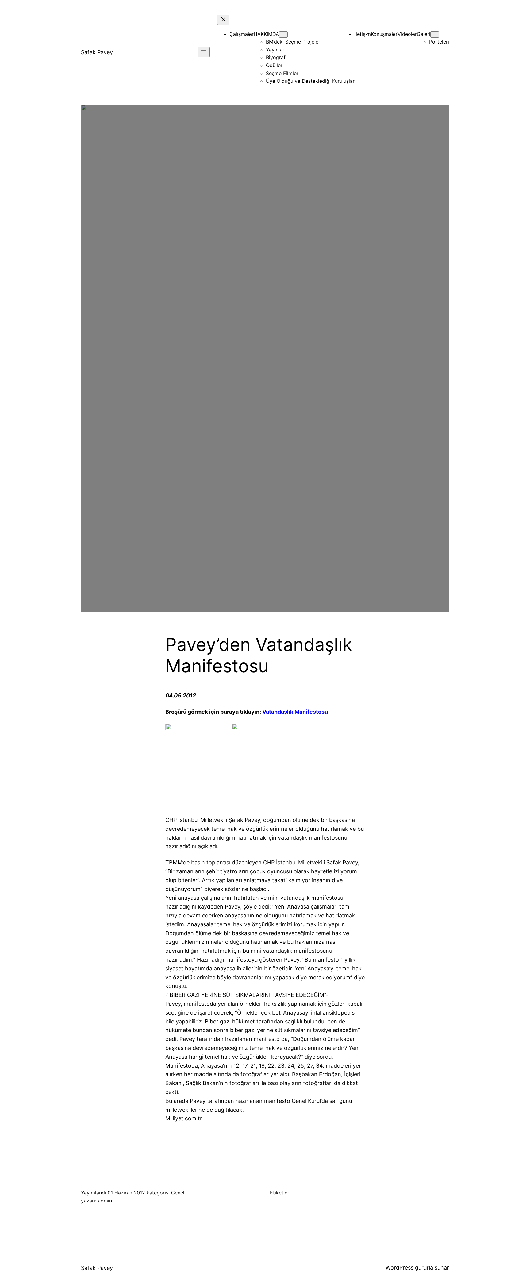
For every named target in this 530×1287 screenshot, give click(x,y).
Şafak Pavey (97, 52)
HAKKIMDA (266, 34)
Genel (177, 1193)
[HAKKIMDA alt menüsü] (283, 34)
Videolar (407, 34)
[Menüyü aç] (204, 52)
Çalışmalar (241, 34)
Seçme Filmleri (283, 73)
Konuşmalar (384, 34)
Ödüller (274, 65)
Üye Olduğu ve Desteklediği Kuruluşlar (310, 81)
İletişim (363, 34)
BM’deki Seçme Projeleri (293, 42)
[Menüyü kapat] (223, 20)
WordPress (399, 1267)
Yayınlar (275, 50)
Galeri (423, 34)
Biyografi (276, 57)
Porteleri (439, 42)
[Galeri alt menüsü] (434, 34)
